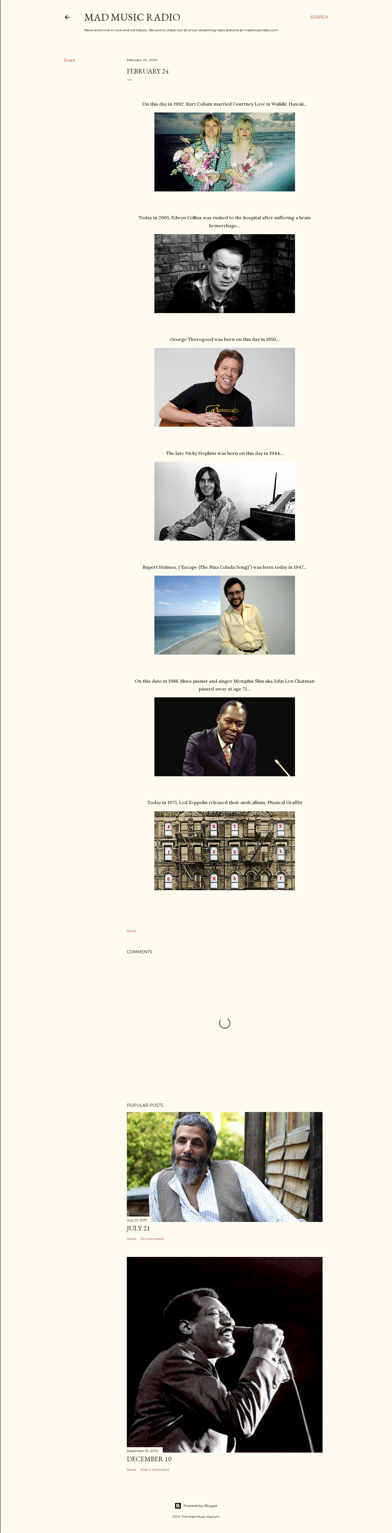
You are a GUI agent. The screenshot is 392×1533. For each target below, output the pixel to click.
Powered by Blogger (201, 1505)
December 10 (149, 1458)
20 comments (152, 1239)
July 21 (138, 1228)
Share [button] (69, 60)
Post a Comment (155, 1469)
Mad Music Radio (132, 17)
